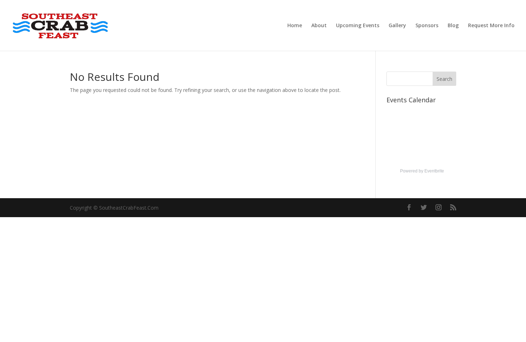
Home (294, 26)
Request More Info (491, 26)
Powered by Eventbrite (422, 171)
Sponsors (426, 26)
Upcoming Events (357, 26)
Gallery (397, 26)
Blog (453, 26)
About (319, 26)
